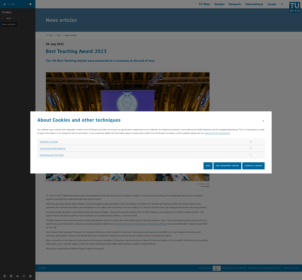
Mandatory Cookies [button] (49, 142)
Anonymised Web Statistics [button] (52, 148)
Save (208, 166)
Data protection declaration (217, 133)
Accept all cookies (253, 166)
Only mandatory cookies (227, 166)
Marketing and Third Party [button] (52, 155)
